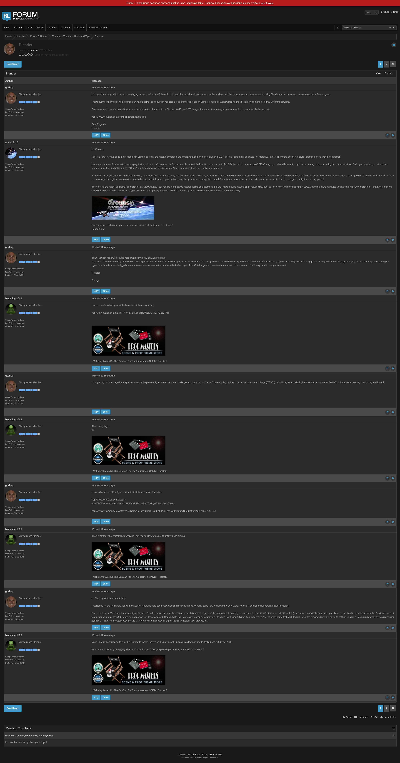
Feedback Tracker (97, 27)
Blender (99, 36)
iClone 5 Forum (38, 36)
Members (65, 27)
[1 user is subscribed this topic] (393, 44)
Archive (21, 36)
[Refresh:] (394, 735)
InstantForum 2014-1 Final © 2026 (205, 754)
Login (384, 12)
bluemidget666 (13, 298)
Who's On (79, 27)
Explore (18, 27)
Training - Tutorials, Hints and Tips (71, 36)
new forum (266, 3)
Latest (29, 27)
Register (394, 12)
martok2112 (11, 142)
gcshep (34, 50)
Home (7, 27)
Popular (40, 27)
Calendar (52, 27)
